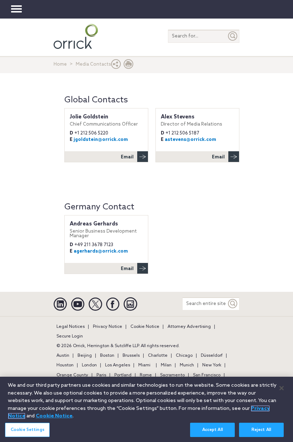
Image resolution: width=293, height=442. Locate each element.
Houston (65, 365)
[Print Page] (129, 66)
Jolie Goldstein (104, 120)
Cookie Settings (27, 429)
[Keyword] (233, 303)
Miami (144, 365)
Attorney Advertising (189, 326)
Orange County (72, 375)
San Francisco (206, 375)
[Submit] (233, 36)
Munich (187, 365)
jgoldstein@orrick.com (101, 139)
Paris (101, 375)
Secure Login (69, 336)
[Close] (281, 388)
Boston (107, 355)
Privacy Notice (107, 326)
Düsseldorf (212, 355)
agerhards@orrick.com (101, 251)
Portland (122, 375)
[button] (116, 66)
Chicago (184, 355)
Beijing (85, 355)
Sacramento (172, 375)
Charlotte (158, 355)
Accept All (212, 429)
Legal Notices (70, 326)
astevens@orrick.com (190, 139)
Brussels (131, 355)
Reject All (261, 429)
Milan (166, 365)
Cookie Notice (144, 326)
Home (60, 64)
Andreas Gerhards (103, 229)
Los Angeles (117, 365)
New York (211, 365)
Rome (146, 375)
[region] (146, 409)
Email (127, 157)
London (89, 365)
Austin (62, 355)
